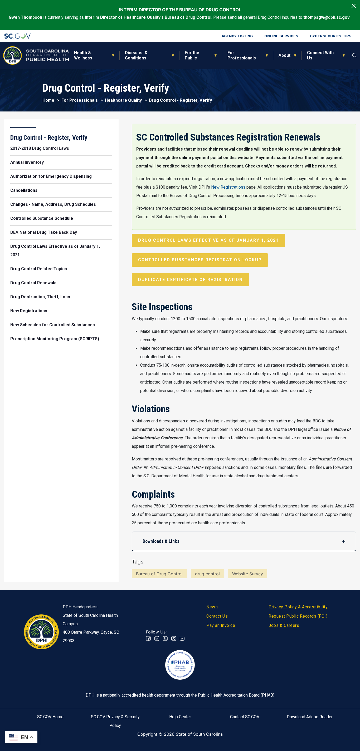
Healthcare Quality (123, 100)
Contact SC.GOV (244, 716)
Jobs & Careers (284, 625)
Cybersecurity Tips (331, 36)
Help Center (180, 716)
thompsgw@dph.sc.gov (326, 17)
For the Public (192, 55)
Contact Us (217, 616)
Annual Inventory (27, 162)
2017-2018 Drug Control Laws (39, 148)
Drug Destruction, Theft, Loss (40, 296)
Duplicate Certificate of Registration (190, 279)
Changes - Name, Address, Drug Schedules (53, 204)
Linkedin (156, 638)
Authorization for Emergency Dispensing (51, 176)
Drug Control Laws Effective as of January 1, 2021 (208, 240)
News (212, 606)
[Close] (354, 6)
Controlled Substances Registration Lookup (200, 259)
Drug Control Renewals (33, 282)
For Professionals (241, 55)
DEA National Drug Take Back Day (43, 232)
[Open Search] (354, 55)
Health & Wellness (83, 55)
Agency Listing (237, 36)
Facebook (148, 638)
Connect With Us (320, 55)
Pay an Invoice (220, 625)
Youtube (182, 638)
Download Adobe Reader (310, 716)
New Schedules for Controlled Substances (52, 324)
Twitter (173, 638)
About (284, 55)
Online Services (281, 36)
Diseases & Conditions (136, 55)
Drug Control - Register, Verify (48, 137)
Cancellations (23, 190)
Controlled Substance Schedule (41, 218)
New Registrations (228, 187)
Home (48, 100)
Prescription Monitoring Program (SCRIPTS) (54, 338)
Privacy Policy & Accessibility (298, 606)
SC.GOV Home (50, 716)
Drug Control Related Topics (38, 268)
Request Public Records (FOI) (298, 616)
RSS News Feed (165, 638)
